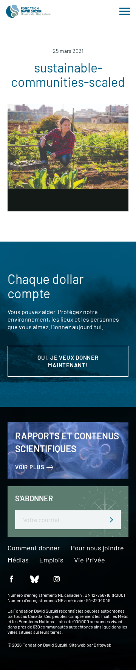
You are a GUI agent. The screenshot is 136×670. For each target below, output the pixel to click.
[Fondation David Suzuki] (28, 11)
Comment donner (34, 548)
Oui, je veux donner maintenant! (67, 361)
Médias (18, 560)
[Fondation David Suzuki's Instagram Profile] (56, 578)
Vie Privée (89, 560)
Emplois (51, 560)
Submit (111, 519)
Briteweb (102, 644)
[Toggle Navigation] (124, 11)
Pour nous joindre (97, 548)
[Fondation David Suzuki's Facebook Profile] (11, 578)
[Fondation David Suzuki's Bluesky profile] (34, 578)
